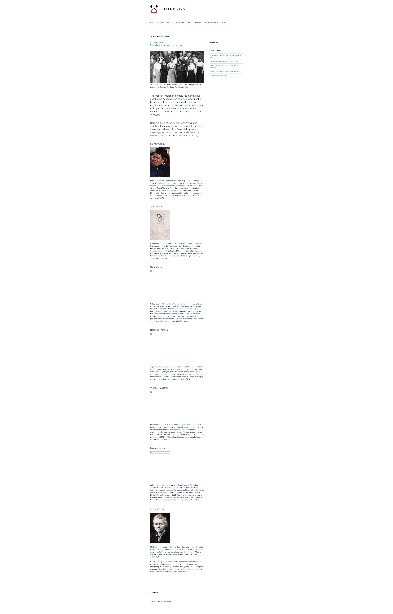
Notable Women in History (166, 45)
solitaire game (157, 135)
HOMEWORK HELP (211, 22)
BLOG (224, 22)
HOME (152, 22)
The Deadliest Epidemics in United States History (225, 71)
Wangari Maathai (185, 425)
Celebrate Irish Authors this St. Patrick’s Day (223, 61)
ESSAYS (198, 22)
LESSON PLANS (178, 22)
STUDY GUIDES (163, 22)
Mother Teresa (189, 485)
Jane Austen (197, 244)
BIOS (189, 22)
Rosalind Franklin (171, 367)
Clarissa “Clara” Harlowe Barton (174, 304)
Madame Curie (155, 547)
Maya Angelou (161, 183)
